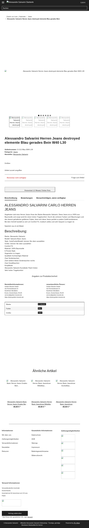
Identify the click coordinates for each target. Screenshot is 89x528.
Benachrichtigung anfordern (16, 362)
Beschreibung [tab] (11, 198)
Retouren (5, 451)
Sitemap (35, 443)
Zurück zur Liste (11, 16)
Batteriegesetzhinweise (40, 451)
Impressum (36, 447)
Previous (7, 121)
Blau (39, 308)
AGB (33, 439)
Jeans (15, 152)
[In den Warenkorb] (6, 30)
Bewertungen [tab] (27, 198)
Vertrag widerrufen (15, 513)
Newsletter (6, 447)
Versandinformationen (10, 443)
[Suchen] (85, 8)
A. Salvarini (41, 304)
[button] (66, 2)
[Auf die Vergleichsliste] (73, 35)
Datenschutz (36, 435)
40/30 (40, 312)
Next (72, 121)
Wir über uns (6, 435)
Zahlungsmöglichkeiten (10, 439)
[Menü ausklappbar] (3, 1)
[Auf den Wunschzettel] (79, 35)
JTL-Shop (77, 523)
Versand (30, 517)
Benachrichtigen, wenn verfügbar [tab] (51, 198)
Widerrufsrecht (37, 455)
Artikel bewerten (12, 330)
